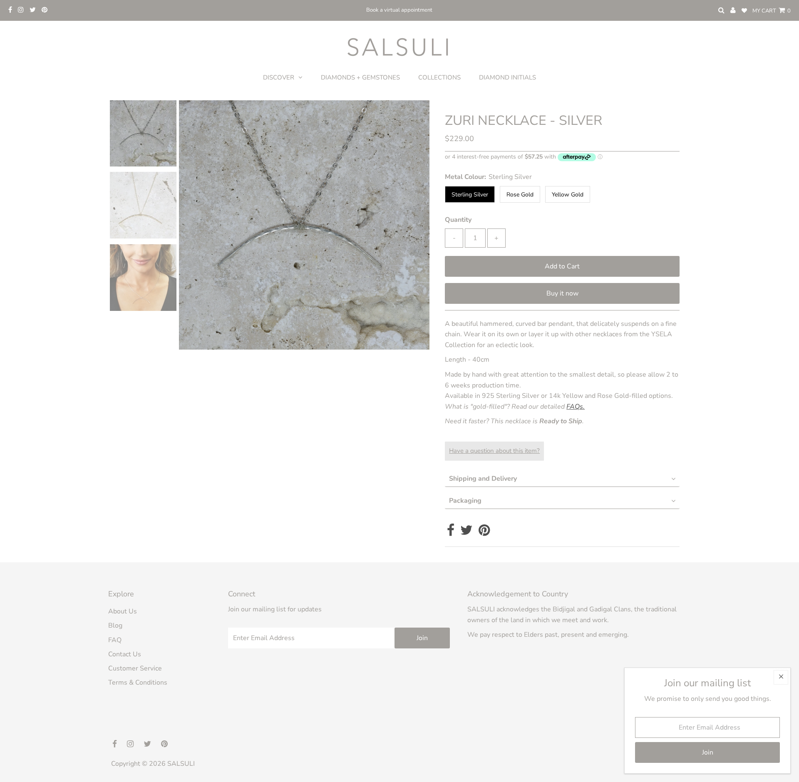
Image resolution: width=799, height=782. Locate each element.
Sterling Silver (470, 195)
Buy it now (562, 293)
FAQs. (575, 406)
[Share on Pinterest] (484, 532)
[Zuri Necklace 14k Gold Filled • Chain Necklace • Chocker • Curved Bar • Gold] (143, 133)
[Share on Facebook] (450, 532)
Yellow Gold (567, 195)
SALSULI (181, 763)
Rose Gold (519, 195)
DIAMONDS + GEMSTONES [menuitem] (360, 77)
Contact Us (124, 654)
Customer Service (135, 668)
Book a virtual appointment (399, 10)
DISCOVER (278, 77)
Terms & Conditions (137, 682)
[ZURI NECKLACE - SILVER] (143, 277)
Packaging (465, 500)
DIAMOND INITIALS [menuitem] (507, 77)
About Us (122, 611)
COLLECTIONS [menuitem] (439, 77)
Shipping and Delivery (483, 478)
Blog (115, 625)
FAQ (115, 640)
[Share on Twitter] (466, 532)
